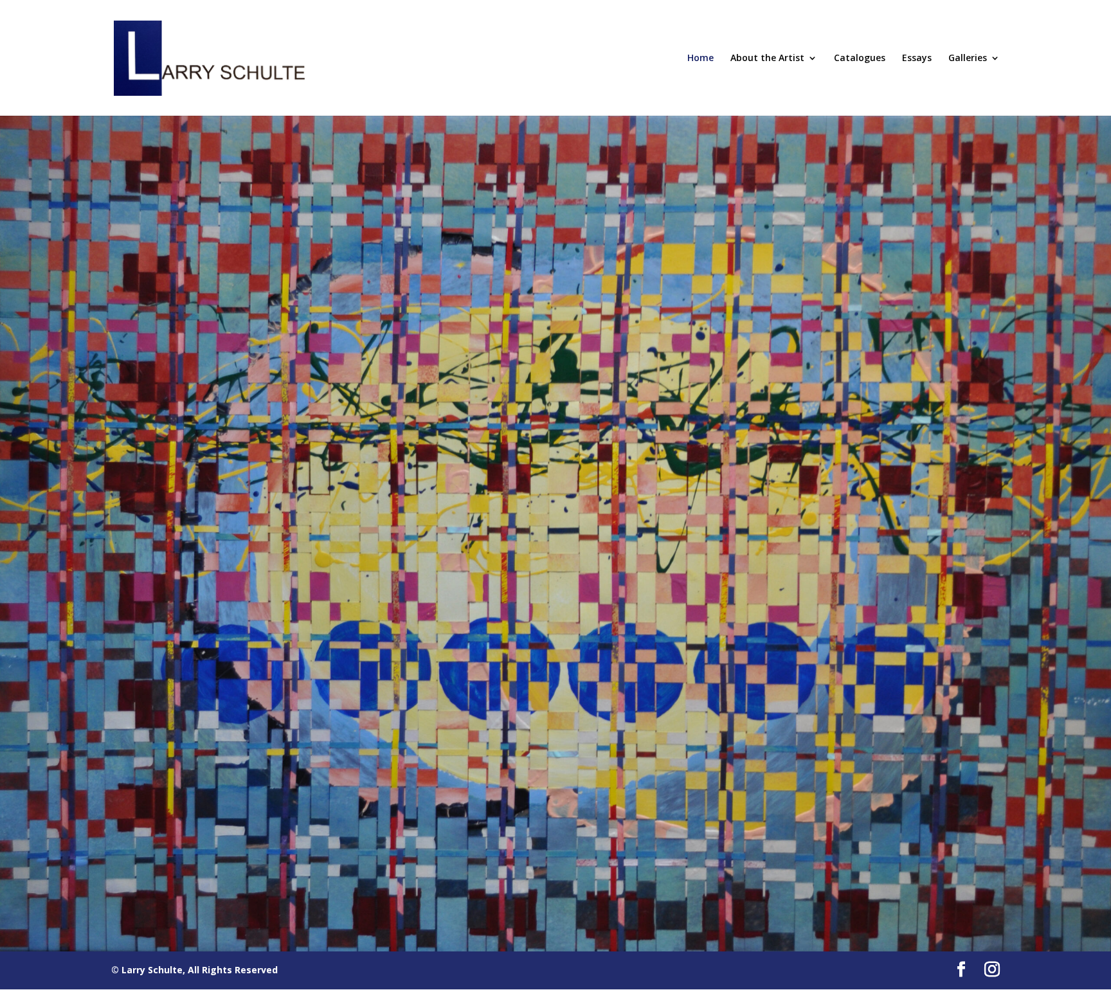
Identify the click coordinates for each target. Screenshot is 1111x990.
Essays (917, 58)
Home (700, 58)
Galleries (967, 58)
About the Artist (767, 58)
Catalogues (859, 58)
